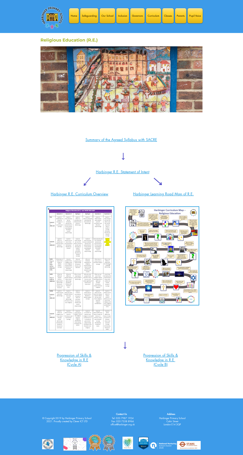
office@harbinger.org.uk (123, 424)
